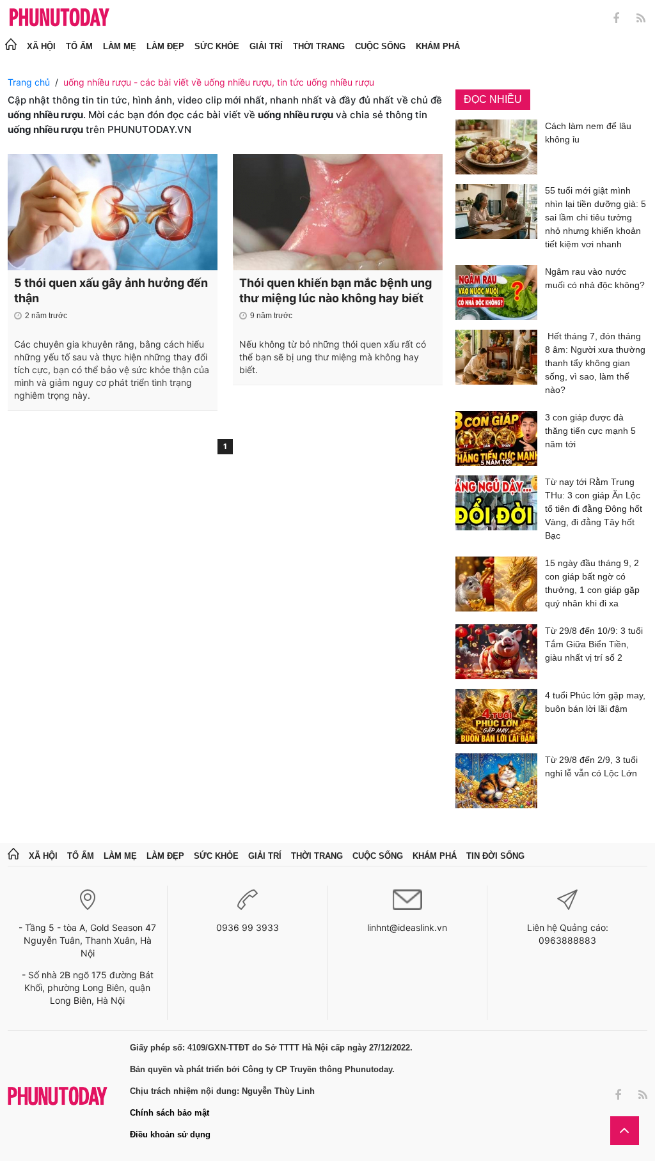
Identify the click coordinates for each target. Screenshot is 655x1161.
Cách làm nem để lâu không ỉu (588, 132)
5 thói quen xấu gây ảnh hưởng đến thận (111, 290)
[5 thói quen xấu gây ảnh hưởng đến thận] (112, 212)
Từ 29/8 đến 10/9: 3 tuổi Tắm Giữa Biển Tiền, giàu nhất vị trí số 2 (594, 644)
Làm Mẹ (119, 46)
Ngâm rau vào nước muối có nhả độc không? (595, 278)
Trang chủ (29, 82)
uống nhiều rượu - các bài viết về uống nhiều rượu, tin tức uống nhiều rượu (218, 82)
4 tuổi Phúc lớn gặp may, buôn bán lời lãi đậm (595, 702)
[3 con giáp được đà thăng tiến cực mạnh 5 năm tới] (496, 438)
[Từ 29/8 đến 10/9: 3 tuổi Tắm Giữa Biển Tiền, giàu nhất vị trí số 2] (496, 651)
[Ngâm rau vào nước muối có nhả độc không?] (496, 292)
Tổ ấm (79, 46)
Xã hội (41, 46)
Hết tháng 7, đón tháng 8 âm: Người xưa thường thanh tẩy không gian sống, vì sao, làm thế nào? (595, 363)
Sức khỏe (216, 46)
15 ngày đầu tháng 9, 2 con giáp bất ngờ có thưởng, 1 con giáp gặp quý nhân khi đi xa (592, 583)
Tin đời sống (495, 856)
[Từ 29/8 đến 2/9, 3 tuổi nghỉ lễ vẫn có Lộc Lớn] (496, 780)
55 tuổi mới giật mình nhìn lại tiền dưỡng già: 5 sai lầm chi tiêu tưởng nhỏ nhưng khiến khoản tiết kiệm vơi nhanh (595, 217)
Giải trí (266, 46)
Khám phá (438, 46)
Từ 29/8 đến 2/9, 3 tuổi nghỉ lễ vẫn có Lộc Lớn (591, 766)
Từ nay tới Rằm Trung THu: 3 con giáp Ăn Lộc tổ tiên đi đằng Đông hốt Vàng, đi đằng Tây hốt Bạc (593, 509)
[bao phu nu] (59, 18)
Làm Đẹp (165, 46)
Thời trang (319, 46)
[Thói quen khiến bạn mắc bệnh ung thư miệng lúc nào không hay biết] (338, 212)
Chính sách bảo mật (169, 1113)
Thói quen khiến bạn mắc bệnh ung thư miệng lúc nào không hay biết (335, 290)
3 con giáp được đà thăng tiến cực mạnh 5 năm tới (590, 430)
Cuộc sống (380, 46)
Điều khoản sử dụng (170, 1134)
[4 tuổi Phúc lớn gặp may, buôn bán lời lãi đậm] (496, 716)
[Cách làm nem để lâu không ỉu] (496, 146)
